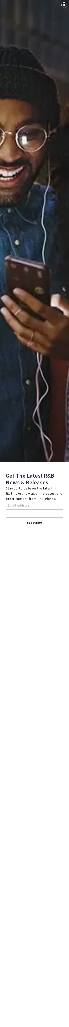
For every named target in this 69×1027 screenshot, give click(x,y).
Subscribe (34, 523)
